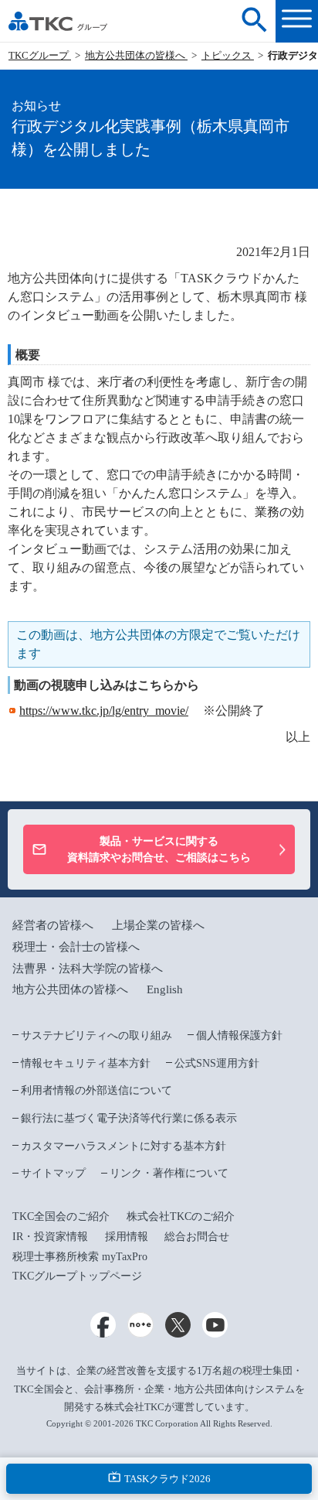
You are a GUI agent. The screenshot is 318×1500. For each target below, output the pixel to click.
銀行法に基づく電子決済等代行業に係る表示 (129, 1118)
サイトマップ (53, 1173)
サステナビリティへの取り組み (96, 1035)
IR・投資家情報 (50, 1236)
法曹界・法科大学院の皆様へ (87, 968)
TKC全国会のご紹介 (61, 1216)
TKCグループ (39, 55)
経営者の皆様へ (52, 924)
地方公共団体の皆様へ (136, 55)
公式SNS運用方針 (216, 1063)
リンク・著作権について (169, 1173)
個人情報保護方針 (239, 1035)
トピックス (227, 55)
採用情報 (126, 1236)
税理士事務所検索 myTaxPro (79, 1256)
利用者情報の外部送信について (96, 1090)
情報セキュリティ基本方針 (86, 1063)
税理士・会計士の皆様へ (76, 946)
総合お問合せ (196, 1236)
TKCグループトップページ (77, 1275)
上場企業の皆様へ (158, 924)
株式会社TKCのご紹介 (181, 1216)
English (165, 989)
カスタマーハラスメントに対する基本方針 (123, 1146)
